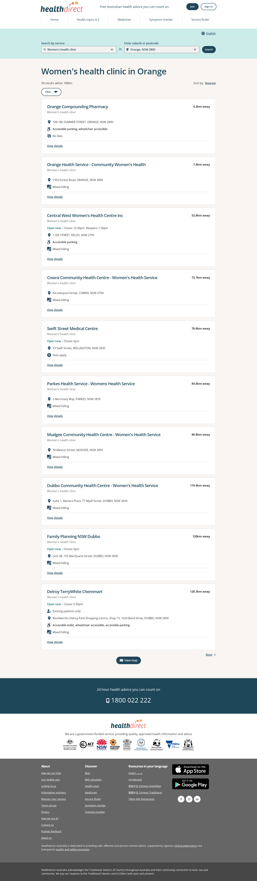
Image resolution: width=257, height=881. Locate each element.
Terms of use (48, 805)
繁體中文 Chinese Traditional (145, 792)
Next (209, 655)
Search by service (53, 43)
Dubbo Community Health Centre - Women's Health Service (102, 485)
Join (192, 6)
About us (46, 838)
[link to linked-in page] (197, 799)
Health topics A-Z (88, 20)
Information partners (53, 792)
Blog (87, 773)
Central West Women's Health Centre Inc (85, 215)
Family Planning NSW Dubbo (73, 536)
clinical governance (185, 845)
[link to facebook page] (181, 799)
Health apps (92, 786)
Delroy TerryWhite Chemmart (74, 591)
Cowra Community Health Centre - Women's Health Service (102, 277)
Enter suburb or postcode (141, 43)
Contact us (47, 825)
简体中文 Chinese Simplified (144, 786)
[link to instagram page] (189, 799)
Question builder (95, 812)
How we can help (51, 773)
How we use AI (49, 818)
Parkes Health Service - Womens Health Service (91, 383)
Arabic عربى (135, 773)
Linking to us (48, 786)
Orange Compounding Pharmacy (77, 106)
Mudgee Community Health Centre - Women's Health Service (103, 434)
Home (55, 20)
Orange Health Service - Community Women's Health (96, 164)
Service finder (200, 20)
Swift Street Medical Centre (72, 328)
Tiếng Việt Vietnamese (141, 799)
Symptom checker (161, 20)
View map (132, 661)
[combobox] (47, 11)
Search (209, 49)
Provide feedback (51, 831)
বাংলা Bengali (135, 779)
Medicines (124, 20)
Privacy (45, 812)
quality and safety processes (72, 849)
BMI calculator (93, 779)
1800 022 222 (130, 700)
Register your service (53, 799)
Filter (53, 92)
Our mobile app (50, 779)
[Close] (112, 49)
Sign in (209, 6)
